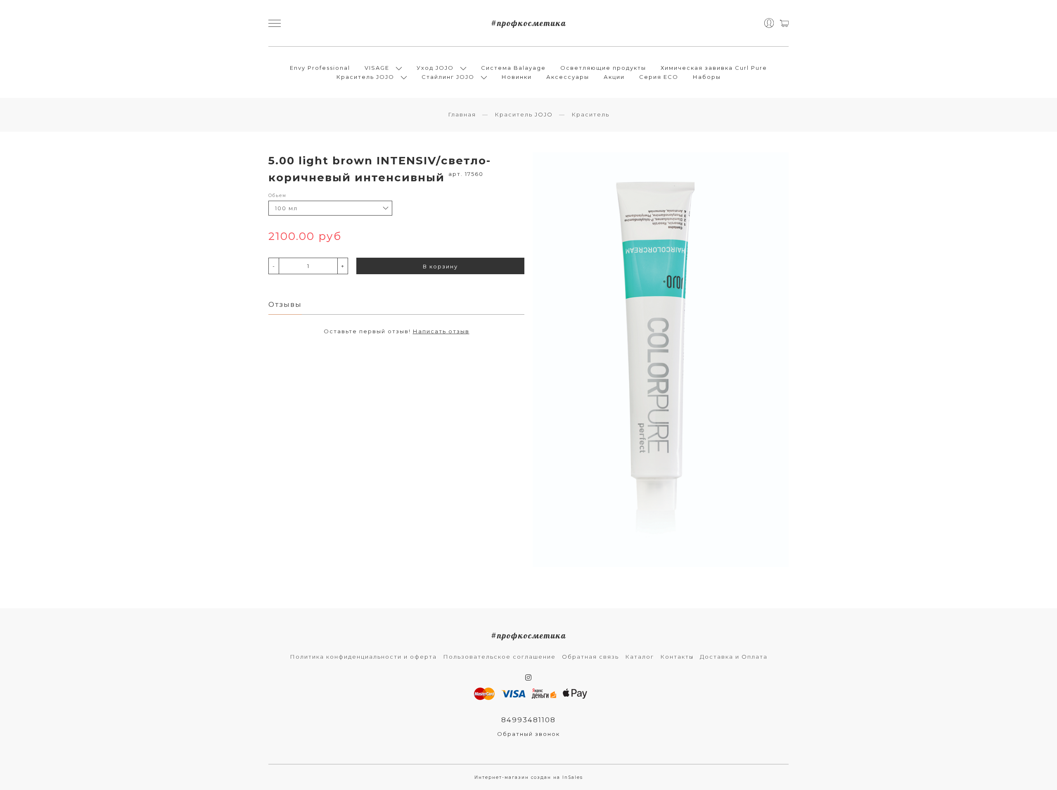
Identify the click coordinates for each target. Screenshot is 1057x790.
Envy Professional (320, 67)
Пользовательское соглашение (499, 656)
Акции (614, 77)
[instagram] (528, 678)
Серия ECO (658, 77)
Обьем (277, 195)
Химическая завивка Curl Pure (714, 67)
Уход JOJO (435, 67)
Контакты (677, 656)
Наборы (707, 77)
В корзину (440, 266)
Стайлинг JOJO (448, 77)
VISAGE (377, 67)
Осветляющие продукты (603, 67)
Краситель (590, 114)
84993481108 (528, 720)
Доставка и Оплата (734, 656)
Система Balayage (513, 67)
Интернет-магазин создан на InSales (528, 777)
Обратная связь (590, 656)
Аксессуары (567, 77)
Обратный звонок (528, 734)
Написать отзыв (441, 331)
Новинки (517, 77)
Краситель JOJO (365, 77)
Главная (462, 114)
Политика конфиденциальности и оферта (363, 656)
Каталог (639, 656)
